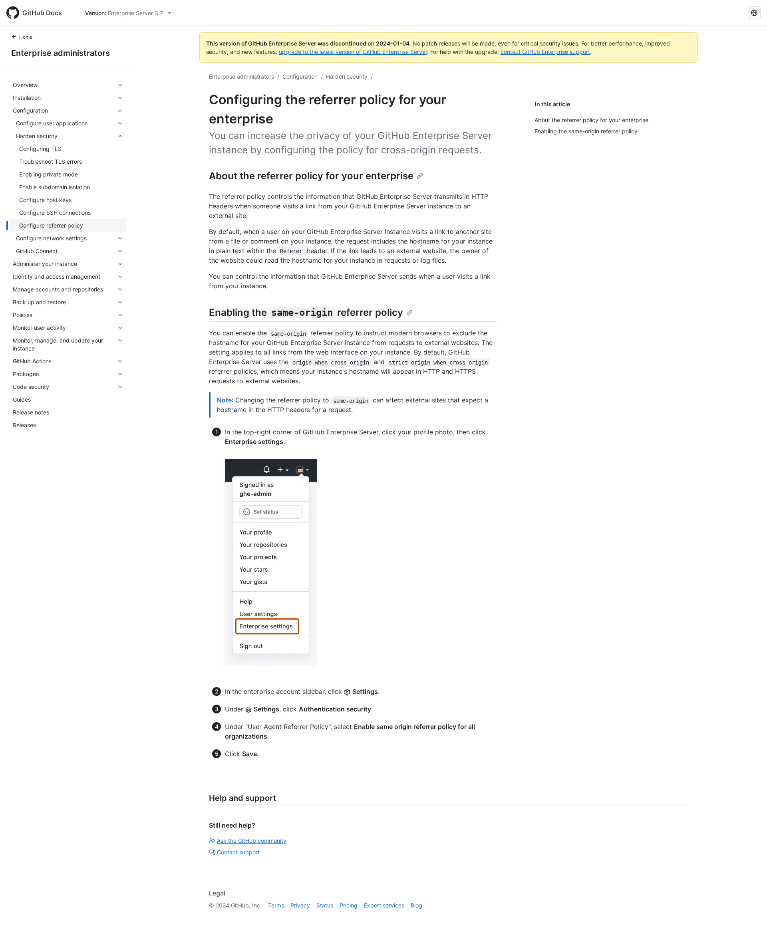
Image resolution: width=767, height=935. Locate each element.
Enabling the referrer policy (306, 312)
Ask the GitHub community (251, 840)
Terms (276, 905)
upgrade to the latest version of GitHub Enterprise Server (353, 51)
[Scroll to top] (749, 917)
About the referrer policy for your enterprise (311, 176)
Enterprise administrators (60, 53)
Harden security (347, 76)
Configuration (300, 76)
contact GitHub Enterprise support (545, 51)
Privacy (300, 905)
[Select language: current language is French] (754, 12)
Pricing (349, 905)
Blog (416, 905)
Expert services (384, 905)
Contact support (238, 852)
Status (324, 905)
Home (25, 37)
